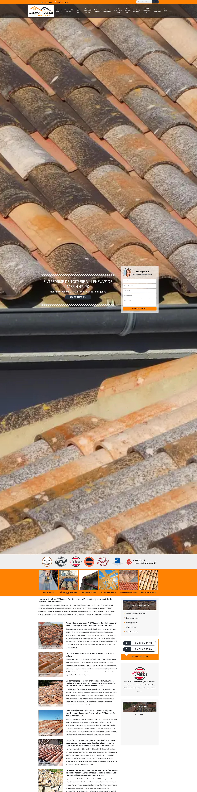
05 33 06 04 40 (46, 2)
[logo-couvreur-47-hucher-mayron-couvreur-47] (41, 11)
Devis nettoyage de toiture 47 (136, 10)
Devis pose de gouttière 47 (98, 10)
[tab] (98, 317)
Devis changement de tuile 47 (118, 10)
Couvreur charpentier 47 (107, 10)
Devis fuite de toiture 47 (127, 10)
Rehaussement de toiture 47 (68, 10)
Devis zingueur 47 (78, 10)
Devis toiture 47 (165, 10)
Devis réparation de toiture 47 (157, 10)
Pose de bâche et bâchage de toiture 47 (146, 10)
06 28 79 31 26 (62, 2)
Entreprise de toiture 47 (58, 10)
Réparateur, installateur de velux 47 (87, 10)
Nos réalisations (78, 297)
